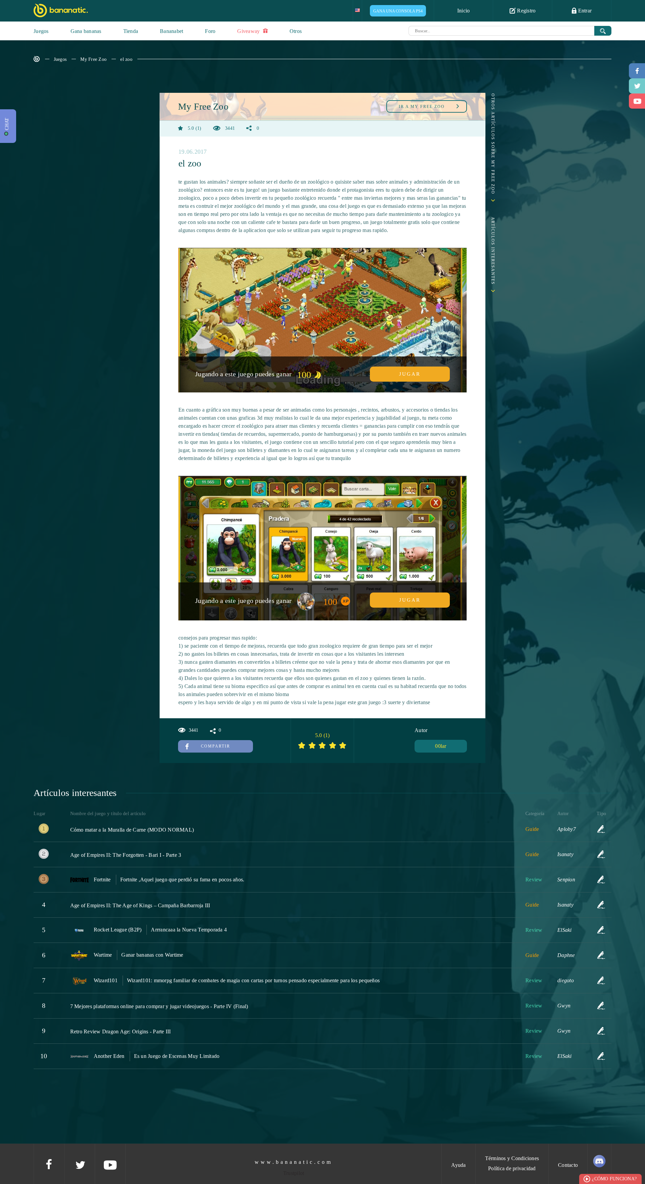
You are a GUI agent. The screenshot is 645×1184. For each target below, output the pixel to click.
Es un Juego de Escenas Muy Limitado (177, 1056)
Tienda (130, 31)
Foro (210, 31)
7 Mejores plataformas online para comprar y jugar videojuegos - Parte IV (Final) (159, 1006)
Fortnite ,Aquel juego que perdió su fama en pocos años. (182, 879)
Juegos (41, 31)
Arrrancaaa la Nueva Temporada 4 (189, 929)
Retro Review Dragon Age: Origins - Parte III (120, 1031)
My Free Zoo (93, 59)
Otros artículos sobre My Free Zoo (492, 143)
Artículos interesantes (492, 251)
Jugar (410, 374)
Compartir (215, 746)
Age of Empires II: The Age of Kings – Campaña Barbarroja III (140, 905)
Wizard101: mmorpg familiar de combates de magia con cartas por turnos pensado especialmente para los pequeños (253, 980)
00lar (440, 746)
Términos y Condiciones (512, 1158)
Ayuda (458, 1165)
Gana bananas (86, 31)
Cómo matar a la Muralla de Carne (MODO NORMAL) (132, 830)
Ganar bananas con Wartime (152, 955)
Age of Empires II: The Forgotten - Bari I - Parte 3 (125, 855)
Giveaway (249, 31)
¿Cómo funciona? (614, 1178)
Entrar (584, 10)
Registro (525, 10)
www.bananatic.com (294, 1162)
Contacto (568, 1165)
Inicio (463, 10)
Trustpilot (293, 1173)
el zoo (126, 59)
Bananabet (171, 31)
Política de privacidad (512, 1168)
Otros (296, 31)
